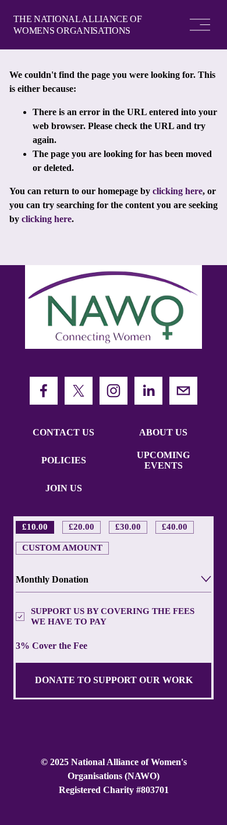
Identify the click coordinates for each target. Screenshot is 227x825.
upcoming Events (163, 460)
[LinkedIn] (148, 391)
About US (163, 432)
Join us (63, 488)
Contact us (63, 432)
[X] (79, 391)
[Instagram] (113, 391)
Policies (63, 460)
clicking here (177, 191)
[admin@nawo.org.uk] (183, 391)
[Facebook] (44, 391)
